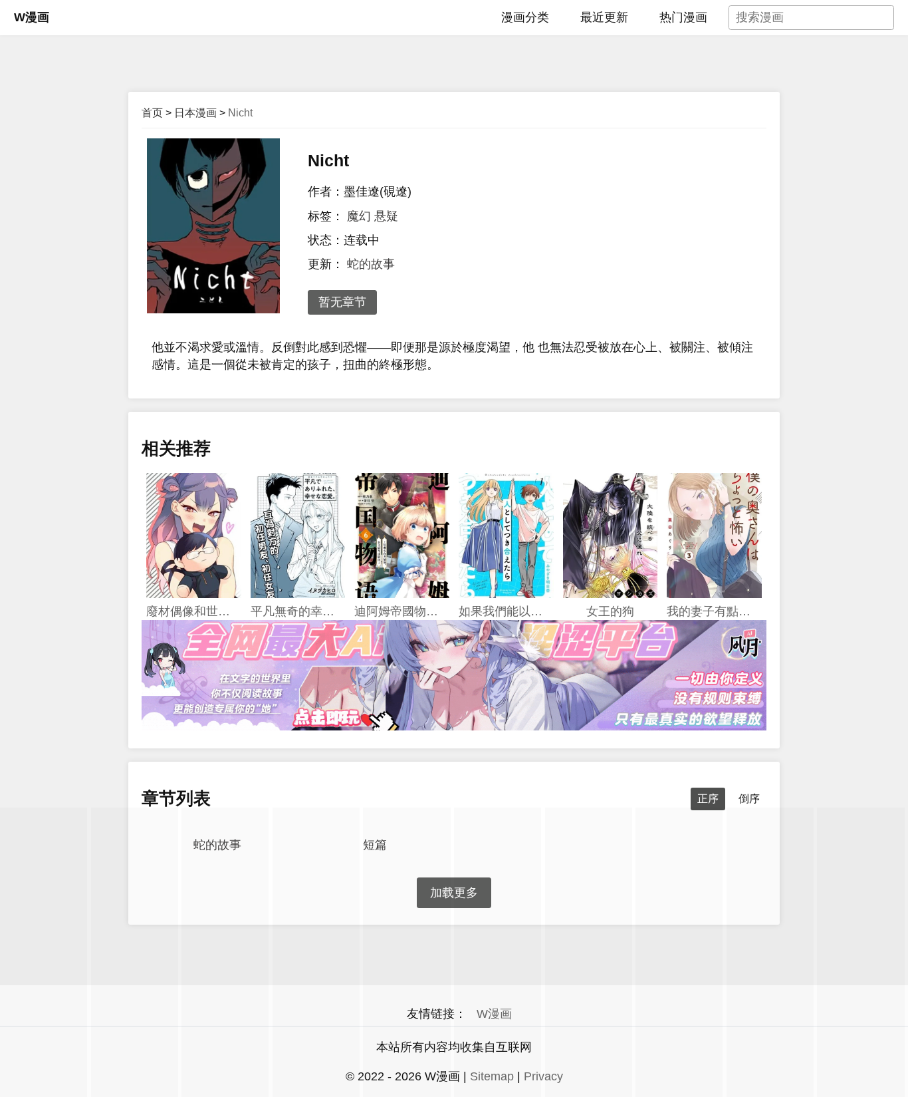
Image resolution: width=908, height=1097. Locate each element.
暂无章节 (342, 302)
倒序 (749, 798)
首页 (152, 112)
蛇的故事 (371, 264)
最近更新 (604, 17)
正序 (708, 798)
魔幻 (359, 216)
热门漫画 (683, 17)
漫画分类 (525, 17)
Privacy (543, 1076)
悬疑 (386, 216)
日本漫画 (195, 112)
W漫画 (31, 17)
